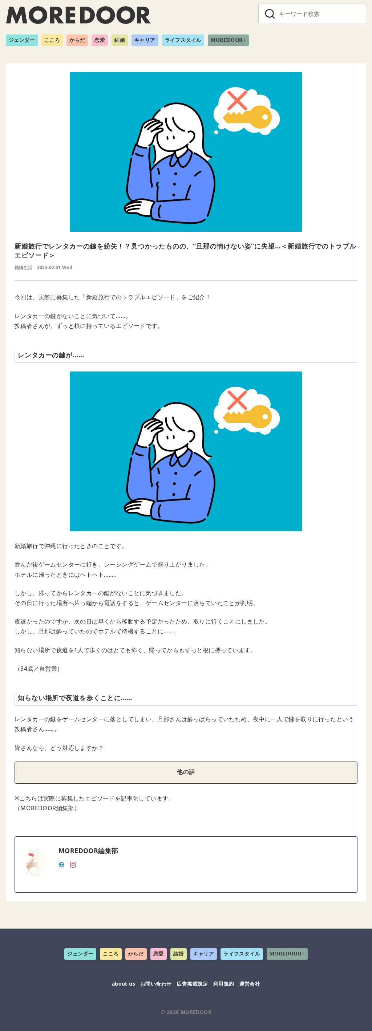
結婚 (119, 40)
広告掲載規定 (192, 983)
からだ (77, 40)
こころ (52, 40)
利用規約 (223, 983)
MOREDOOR (196, 1011)
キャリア (144, 40)
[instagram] (73, 864)
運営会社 (249, 983)
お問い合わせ (155, 983)
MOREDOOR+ (228, 40)
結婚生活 (24, 267)
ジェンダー (22, 40)
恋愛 (99, 40)
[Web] (61, 864)
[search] (270, 14)
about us (123, 983)
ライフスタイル (183, 40)
